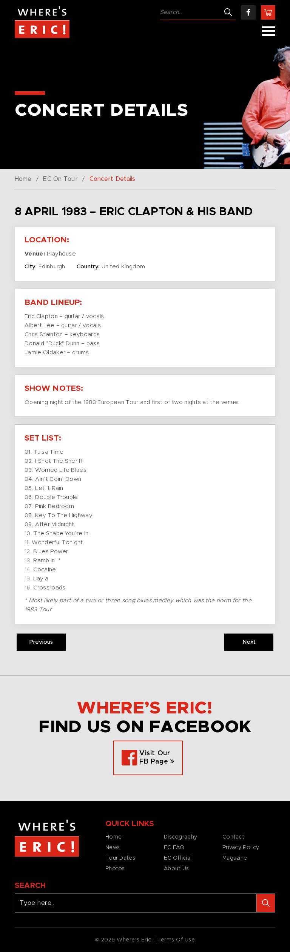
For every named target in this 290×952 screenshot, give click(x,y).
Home (23, 179)
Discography (180, 837)
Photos (115, 868)
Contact (233, 837)
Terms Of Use (176, 940)
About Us (176, 868)
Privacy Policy (240, 847)
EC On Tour (60, 179)
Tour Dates (120, 858)
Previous (41, 642)
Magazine (234, 858)
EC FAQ (174, 847)
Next (249, 642)
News (112, 847)
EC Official (177, 858)
